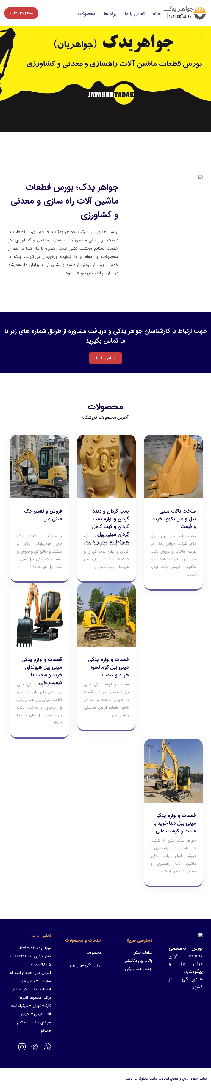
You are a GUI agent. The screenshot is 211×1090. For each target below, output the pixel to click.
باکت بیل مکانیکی (138, 961)
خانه (157, 13)
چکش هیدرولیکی (138, 969)
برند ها (110, 13)
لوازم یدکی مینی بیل (85, 965)
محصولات (86, 13)
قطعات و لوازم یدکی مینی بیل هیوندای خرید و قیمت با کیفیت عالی (41, 671)
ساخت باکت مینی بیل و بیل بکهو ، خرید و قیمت (174, 519)
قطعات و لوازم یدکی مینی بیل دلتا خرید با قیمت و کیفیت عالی (174, 823)
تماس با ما (135, 13)
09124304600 (21, 13)
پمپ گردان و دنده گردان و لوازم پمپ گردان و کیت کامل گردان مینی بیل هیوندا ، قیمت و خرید (107, 526)
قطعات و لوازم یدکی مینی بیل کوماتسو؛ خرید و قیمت (108, 667)
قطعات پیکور (142, 952)
